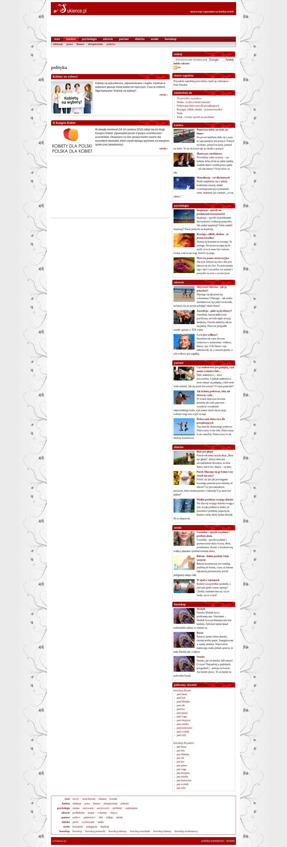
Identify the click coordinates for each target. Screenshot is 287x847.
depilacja (104, 826)
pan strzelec (182, 776)
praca (87, 803)
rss (179, 67)
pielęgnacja (91, 826)
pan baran (181, 746)
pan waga (181, 769)
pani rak (181, 705)
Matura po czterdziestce (209, 153)
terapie (91, 812)
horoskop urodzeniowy (186, 831)
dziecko (66, 822)
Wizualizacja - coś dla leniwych (213, 177)
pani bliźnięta (183, 701)
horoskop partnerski (95, 831)
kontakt (113, 798)
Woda (179, 113)
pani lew (181, 709)
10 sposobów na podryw (189, 98)
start (67, 798)
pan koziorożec (184, 780)
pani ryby (181, 735)
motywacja (88, 808)
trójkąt (109, 817)
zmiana (75, 808)
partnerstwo (89, 817)
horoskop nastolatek (140, 831)
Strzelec (201, 656)
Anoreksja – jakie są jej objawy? (214, 310)
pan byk (181, 750)
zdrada (119, 817)
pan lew (180, 761)
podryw (76, 817)
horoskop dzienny (162, 831)
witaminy (102, 812)
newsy (75, 798)
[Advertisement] (110, 57)
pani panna (182, 712)
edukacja (76, 803)
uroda (66, 826)
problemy (117, 808)
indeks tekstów (182, 63)
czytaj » (163, 94)
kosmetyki (77, 826)
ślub (101, 817)
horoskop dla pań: (182, 690)
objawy (114, 812)
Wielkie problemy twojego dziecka (215, 499)
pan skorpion (183, 773)
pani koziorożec (184, 727)
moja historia (88, 798)
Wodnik (201, 608)
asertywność (103, 808)
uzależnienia (131, 808)
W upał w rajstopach (208, 580)
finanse (96, 803)
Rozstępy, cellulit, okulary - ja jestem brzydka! (199, 109)
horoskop (64, 831)
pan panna (182, 765)
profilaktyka (78, 812)
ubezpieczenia (110, 803)
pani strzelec (183, 724)
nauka (101, 822)
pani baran (182, 694)
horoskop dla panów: (184, 742)
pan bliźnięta (183, 754)
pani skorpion (183, 720)
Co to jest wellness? (207, 334)
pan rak (180, 757)
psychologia (63, 808)
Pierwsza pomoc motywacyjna (213, 258)
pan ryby (181, 787)
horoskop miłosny (118, 831)
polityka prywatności (212, 840)
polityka (125, 803)
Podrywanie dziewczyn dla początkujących (198, 105)
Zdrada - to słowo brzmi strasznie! (194, 102)
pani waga (182, 716)
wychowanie (88, 822)
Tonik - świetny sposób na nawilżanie (195, 117)
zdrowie (65, 812)
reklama (102, 798)
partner (66, 817)
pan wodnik (182, 784)
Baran (200, 632)
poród (75, 822)
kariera (66, 803)
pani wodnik (183, 731)
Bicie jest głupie (205, 451)
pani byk (181, 697)
